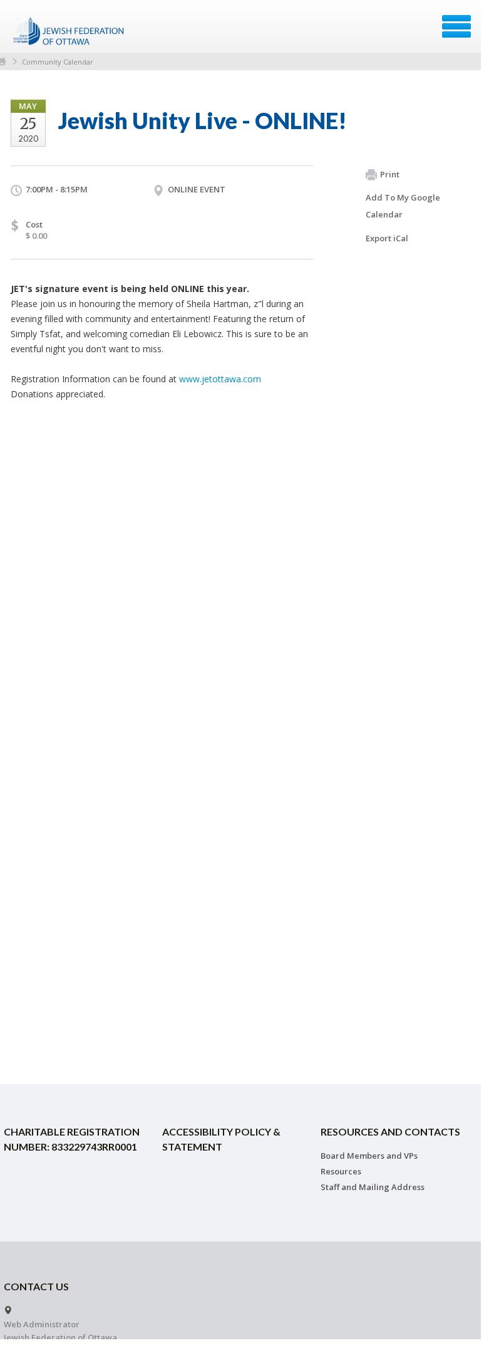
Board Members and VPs (369, 1155)
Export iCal (387, 238)
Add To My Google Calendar (403, 206)
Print (389, 174)
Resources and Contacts (390, 1131)
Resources (341, 1171)
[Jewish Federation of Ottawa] (69, 30)
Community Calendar (57, 61)
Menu (456, 26)
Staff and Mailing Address (373, 1187)
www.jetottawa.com (220, 379)
